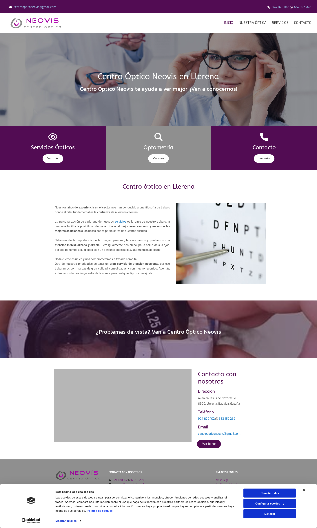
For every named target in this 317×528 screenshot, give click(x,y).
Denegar (269, 513)
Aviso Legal (222, 480)
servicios (120, 221)
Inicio (228, 22)
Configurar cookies (267, 503)
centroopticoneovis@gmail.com (35, 7)
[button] (53, 158)
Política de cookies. (100, 510)
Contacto (302, 22)
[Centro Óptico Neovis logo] (43, 23)
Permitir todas (270, 493)
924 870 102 (280, 7)
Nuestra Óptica (253, 22)
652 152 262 (302, 7)
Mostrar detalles (65, 520)
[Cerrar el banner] (304, 490)
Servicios (280, 22)
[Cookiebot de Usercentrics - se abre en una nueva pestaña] (31, 521)
